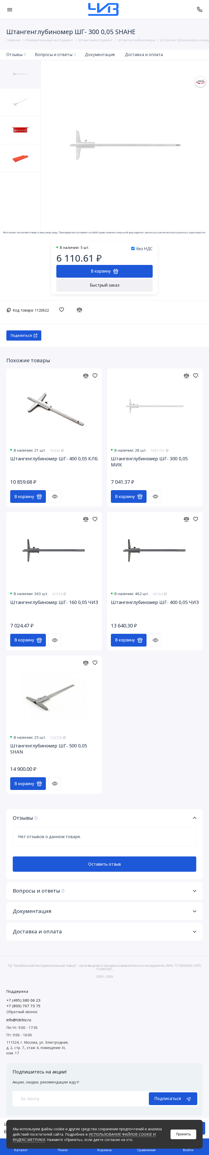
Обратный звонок (21, 1011)
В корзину (24, 496)
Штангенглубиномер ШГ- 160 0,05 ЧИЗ (54, 602)
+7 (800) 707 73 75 (23, 1005)
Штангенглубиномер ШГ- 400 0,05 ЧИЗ (155, 602)
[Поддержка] (199, 9)
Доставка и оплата (144, 54)
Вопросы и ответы (55, 54)
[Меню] (9, 9)
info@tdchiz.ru (18, 1019)
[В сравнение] (81, 309)
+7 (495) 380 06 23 (23, 1000)
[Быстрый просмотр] (54, 496)
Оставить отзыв (104, 864)
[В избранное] (63, 309)
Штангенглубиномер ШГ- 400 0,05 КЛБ (54, 458)
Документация (100, 54)
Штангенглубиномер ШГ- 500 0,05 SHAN (48, 749)
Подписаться (167, 1098)
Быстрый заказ (104, 285)
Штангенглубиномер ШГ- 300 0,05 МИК (149, 461)
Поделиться (21, 335)
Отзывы (16, 54)
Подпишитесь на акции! (39, 1071)
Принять (183, 1134)
